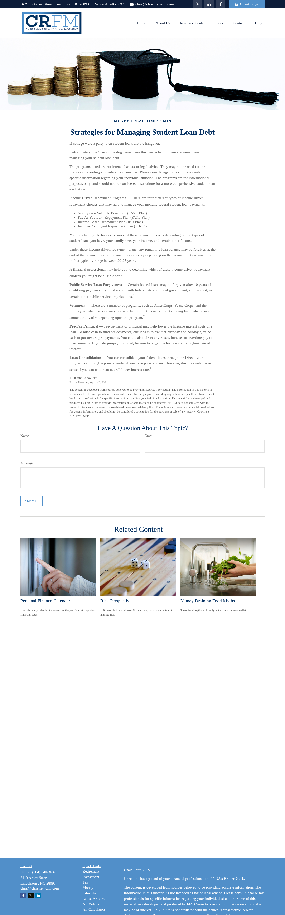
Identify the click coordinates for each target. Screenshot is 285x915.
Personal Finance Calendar (45, 600)
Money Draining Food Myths (207, 600)
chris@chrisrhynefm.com (154, 4)
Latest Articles (94, 898)
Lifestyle (89, 893)
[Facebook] (220, 4)
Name (24, 436)
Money (88, 888)
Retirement (91, 871)
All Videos (91, 904)
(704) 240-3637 (112, 4)
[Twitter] (197, 4)
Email (149, 436)
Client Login (249, 4)
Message (27, 463)
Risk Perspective (115, 600)
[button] (141, 23)
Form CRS (142, 870)
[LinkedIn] (209, 4)
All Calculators (94, 909)
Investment (91, 877)
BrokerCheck (234, 878)
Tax (85, 882)
